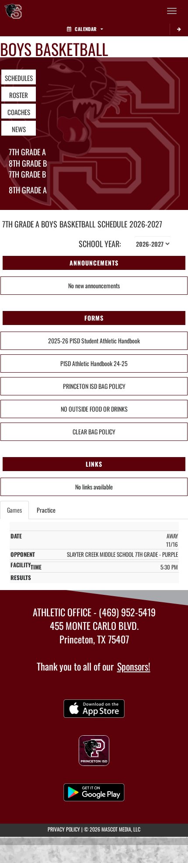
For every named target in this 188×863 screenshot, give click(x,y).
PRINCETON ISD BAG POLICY (94, 386)
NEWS (19, 129)
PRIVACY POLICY (64, 829)
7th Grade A (27, 151)
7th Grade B (27, 174)
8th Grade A (28, 190)
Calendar (86, 28)
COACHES (18, 112)
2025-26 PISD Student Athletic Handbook (94, 340)
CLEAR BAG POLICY (94, 431)
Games (14, 509)
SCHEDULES (19, 78)
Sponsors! (133, 666)
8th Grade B (28, 163)
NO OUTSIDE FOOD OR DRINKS (94, 408)
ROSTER (18, 95)
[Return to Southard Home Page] (13, 11)
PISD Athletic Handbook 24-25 (94, 363)
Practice (46, 509)
